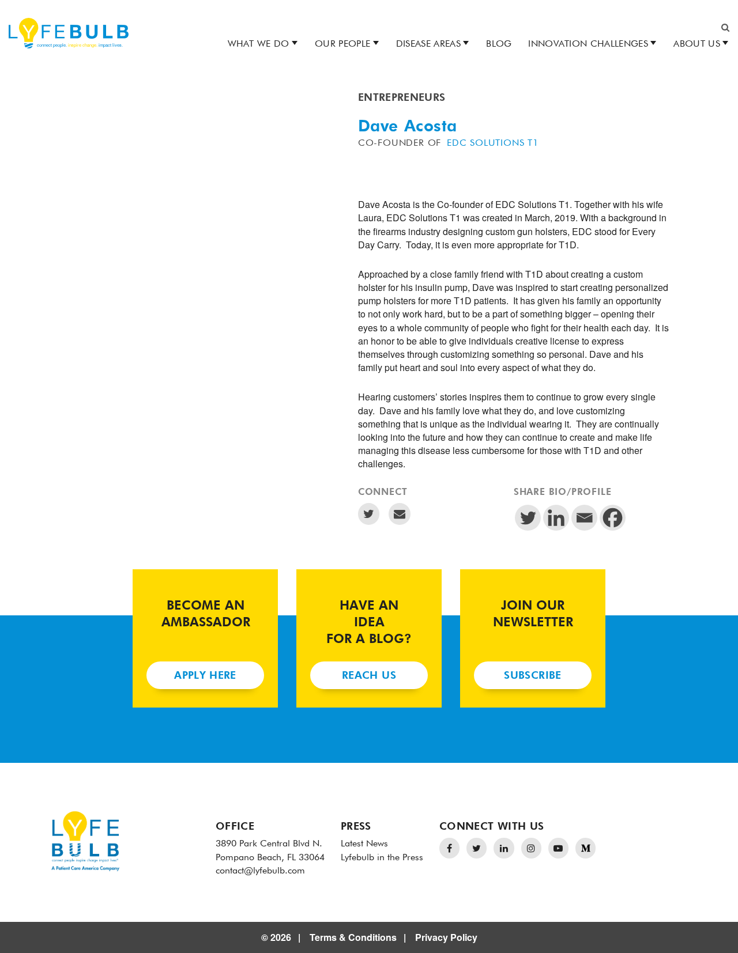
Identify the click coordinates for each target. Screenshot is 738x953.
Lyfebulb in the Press (382, 858)
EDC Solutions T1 (493, 143)
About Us (696, 44)
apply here (205, 676)
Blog (498, 44)
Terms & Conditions (353, 937)
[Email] (584, 518)
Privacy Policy (446, 937)
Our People (342, 44)
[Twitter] (528, 518)
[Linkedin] (556, 518)
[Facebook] (613, 518)
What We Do (258, 44)
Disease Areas (428, 44)
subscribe (532, 676)
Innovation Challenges (588, 44)
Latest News (364, 844)
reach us (369, 676)
